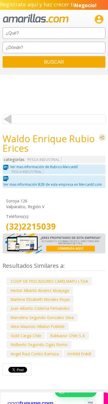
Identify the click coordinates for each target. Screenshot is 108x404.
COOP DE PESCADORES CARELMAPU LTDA (49, 281)
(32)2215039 (31, 226)
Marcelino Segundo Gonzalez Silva (42, 317)
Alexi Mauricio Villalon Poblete (38, 326)
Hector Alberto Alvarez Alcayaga (40, 290)
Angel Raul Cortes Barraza (35, 353)
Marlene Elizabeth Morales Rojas (40, 299)
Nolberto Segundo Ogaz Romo (39, 344)
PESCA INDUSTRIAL (43, 159)
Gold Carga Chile (26, 335)
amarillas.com (36, 18)
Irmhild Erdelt (79, 353)
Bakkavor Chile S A (67, 335)
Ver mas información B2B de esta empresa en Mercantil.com (52, 184)
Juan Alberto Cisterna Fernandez (40, 308)
